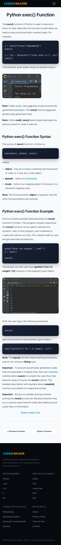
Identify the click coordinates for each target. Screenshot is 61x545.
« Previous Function (16, 431)
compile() (53, 372)
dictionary (32, 178)
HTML (35, 479)
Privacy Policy (39, 516)
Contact (36, 526)
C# (4, 498)
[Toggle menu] (54, 3)
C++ (5, 488)
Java (5, 483)
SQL (34, 498)
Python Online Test (30, 412)
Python (6, 479)
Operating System (11, 516)
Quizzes (6, 526)
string (27, 169)
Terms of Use (38, 521)
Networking (8, 512)
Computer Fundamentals (14, 521)
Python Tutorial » (44, 431)
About (35, 512)
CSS (34, 483)
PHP (34, 493)
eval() (19, 106)
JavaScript (37, 488)
